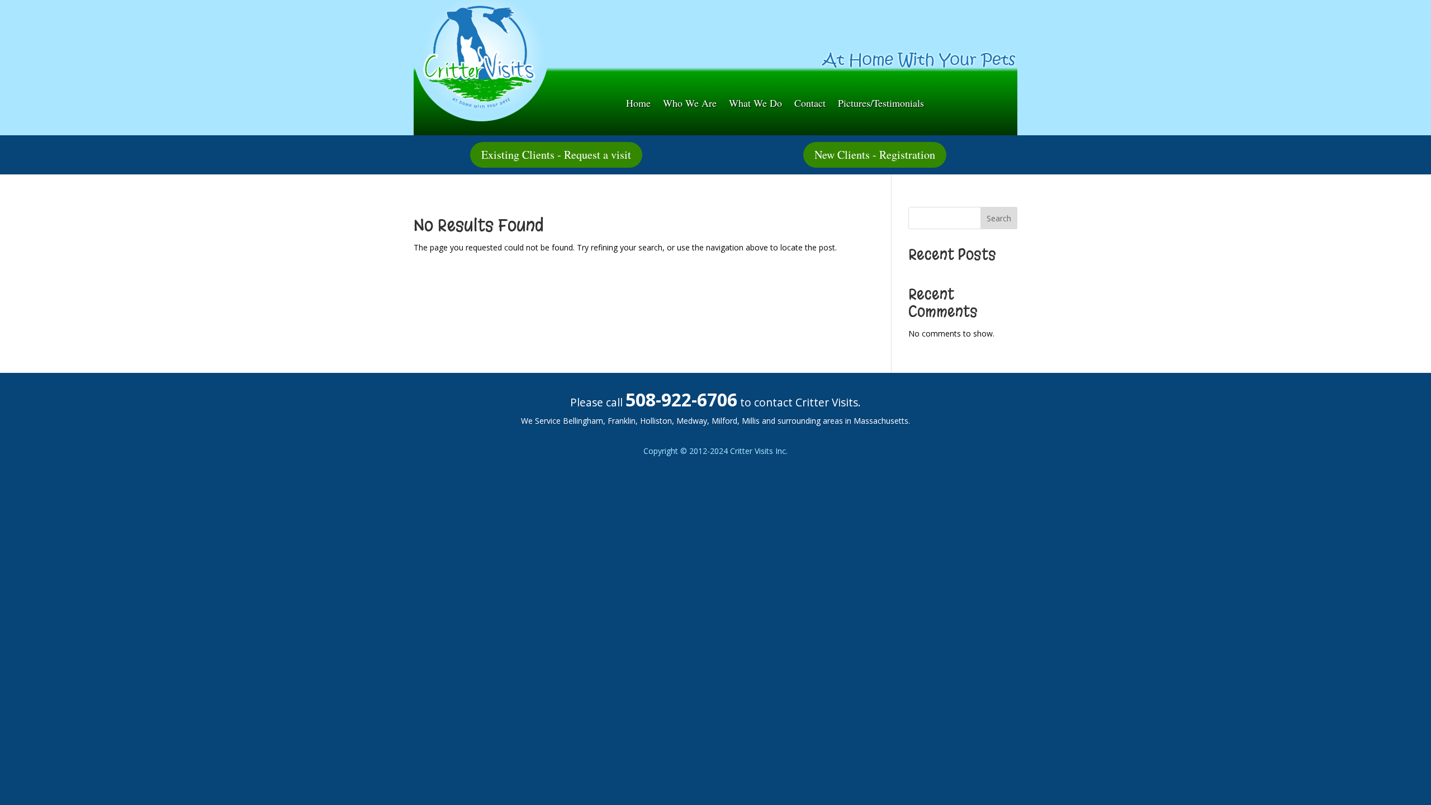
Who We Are (690, 104)
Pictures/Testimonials (881, 104)
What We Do (755, 104)
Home (638, 104)
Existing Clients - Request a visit (556, 154)
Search (999, 218)
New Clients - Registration (874, 154)
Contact (810, 104)
